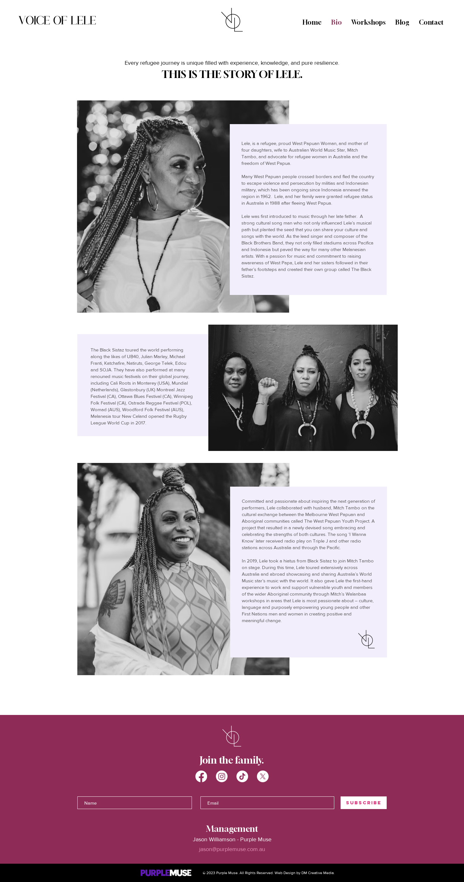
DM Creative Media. (318, 873)
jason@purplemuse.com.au (232, 849)
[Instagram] (222, 776)
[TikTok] (242, 776)
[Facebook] (201, 776)
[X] (263, 776)
